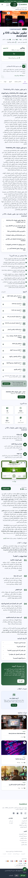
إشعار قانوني (24, 844)
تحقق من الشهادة (23, 825)
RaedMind (24, 4)
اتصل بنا (11, 823)
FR (10, 861)
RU (19, 863)
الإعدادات (11, 875)
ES (6, 861)
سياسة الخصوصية (23, 834)
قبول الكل (23, 875)
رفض (16, 875)
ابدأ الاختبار (21, 397)
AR (24, 863)
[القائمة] (2, 4)
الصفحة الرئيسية (24, 7)
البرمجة (14, 7)
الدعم (4, 538)
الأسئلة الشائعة (23, 827)
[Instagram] (17, 813)
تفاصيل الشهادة (6, 488)
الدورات (18, 7)
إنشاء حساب (14, 4)
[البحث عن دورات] (19, 4)
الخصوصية (23, 853)
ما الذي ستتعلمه (17, 81)
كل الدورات (24, 820)
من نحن (11, 820)
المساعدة (9, 853)
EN (19, 861)
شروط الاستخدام (23, 836)
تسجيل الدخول (7, 4)
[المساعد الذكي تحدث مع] (25, 869)
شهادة (5, 81)
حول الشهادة (24, 823)
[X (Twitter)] (21, 813)
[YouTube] (13, 813)
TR (24, 861)
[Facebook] (25, 813)
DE (15, 861)
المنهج (10, 81)
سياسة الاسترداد (23, 840)
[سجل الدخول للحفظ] (8, 13)
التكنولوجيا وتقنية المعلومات (15, 29)
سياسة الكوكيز (23, 838)
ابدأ (14, 53)
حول (25, 81)
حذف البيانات (24, 842)
